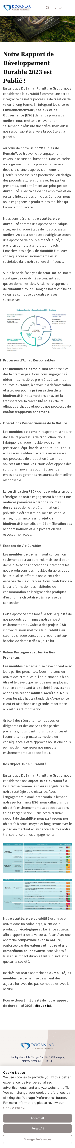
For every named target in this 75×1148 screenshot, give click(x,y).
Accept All (37, 1118)
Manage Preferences (37, 1139)
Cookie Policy (13, 1108)
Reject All (37, 1128)
